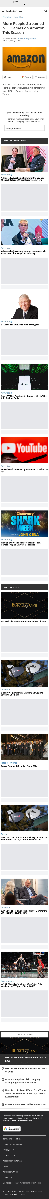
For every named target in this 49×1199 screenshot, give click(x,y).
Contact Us (7, 1177)
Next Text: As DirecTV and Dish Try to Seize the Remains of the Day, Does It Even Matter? (25, 1093)
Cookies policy (9, 1155)
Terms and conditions (12, 1139)
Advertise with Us (10, 1172)
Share (9, 77)
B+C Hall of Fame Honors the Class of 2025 (25, 1059)
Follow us (28, 77)
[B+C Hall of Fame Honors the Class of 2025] (24, 1051)
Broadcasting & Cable (27, 38)
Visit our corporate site (22, 1120)
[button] (3, 11)
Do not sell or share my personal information (22, 1183)
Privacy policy (8, 1150)
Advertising (18, 17)
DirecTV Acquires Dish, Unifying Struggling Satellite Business (22, 1081)
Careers (6, 1166)
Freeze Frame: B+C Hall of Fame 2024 (25, 1104)
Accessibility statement (12, 1161)
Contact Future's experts (13, 1144)
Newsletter (41, 77)
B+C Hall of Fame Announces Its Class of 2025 (26, 1070)
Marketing (7, 17)
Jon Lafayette (10, 38)
